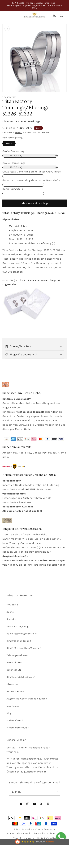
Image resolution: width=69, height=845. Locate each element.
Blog (8, 713)
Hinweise (50, 842)
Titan (9, 143)
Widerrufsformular (17, 727)
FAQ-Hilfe (12, 604)
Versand (18, 132)
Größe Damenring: (13, 151)
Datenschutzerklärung (45, 833)
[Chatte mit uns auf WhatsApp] (61, 837)
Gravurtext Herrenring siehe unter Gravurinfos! (31, 180)
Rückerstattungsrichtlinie (21, 633)
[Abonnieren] (56, 792)
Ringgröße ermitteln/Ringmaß (23, 648)
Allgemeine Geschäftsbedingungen (26, 698)
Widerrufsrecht (15, 720)
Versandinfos (14, 662)
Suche (10, 612)
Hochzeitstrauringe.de (32, 829)
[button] (34, 346)
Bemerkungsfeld (12, 189)
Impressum (12, 706)
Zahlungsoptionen (17, 655)
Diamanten (12, 684)
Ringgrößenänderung (18, 641)
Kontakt (11, 619)
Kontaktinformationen (48, 838)
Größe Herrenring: (13, 163)
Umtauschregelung (17, 626)
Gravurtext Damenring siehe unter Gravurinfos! (31, 171)
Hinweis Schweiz (16, 691)
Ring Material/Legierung (20, 677)
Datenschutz (14, 670)
